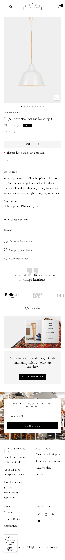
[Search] (10, 6)
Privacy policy (43, 467)
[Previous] (5, 107)
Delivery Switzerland (21, 241)
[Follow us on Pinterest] (52, 514)
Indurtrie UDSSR (12, 113)
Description (10, 172)
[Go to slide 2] (24, 106)
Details (8, 230)
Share (7, 160)
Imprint (40, 474)
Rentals (8, 512)
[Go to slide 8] (40, 106)
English (9, 537)
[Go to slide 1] (21, 106)
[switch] (10, 549)
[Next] (60, 107)
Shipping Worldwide (20, 250)
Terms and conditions (48, 461)
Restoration (10, 525)
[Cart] (59, 6)
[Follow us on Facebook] (39, 514)
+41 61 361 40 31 (12, 469)
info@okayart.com (14, 474)
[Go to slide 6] (35, 106)
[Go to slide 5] (32, 106)
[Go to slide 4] (29, 106)
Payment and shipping (48, 454)
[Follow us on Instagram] (45, 514)
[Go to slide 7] (37, 106)
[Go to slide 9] (43, 106)
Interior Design (12, 519)
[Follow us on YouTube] (39, 521)
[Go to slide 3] (27, 106)
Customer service (18, 258)
